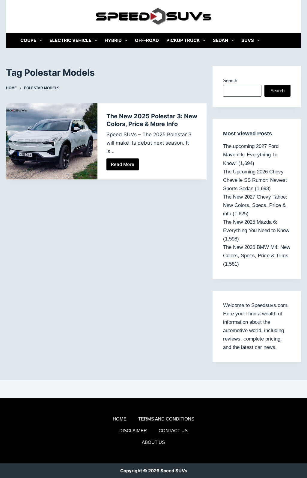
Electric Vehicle (70, 40)
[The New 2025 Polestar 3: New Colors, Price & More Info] (51, 141)
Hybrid (113, 40)
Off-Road (147, 40)
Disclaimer (133, 430)
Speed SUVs (173, 471)
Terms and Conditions (166, 418)
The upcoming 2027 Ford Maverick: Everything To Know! (251, 154)
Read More (125, 165)
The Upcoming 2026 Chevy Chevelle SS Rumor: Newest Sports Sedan (255, 180)
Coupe (28, 40)
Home (120, 418)
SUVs (247, 40)
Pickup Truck (183, 40)
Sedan (220, 40)
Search (230, 80)
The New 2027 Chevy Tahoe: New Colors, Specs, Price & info (255, 205)
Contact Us (173, 430)
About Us (153, 442)
